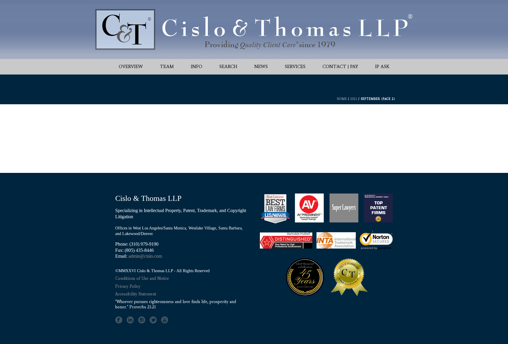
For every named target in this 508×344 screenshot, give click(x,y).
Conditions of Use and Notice (142, 278)
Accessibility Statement (135, 294)
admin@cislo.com (145, 256)
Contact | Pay (340, 66)
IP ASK (382, 66)
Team (167, 66)
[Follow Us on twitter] (153, 320)
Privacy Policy (128, 286)
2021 (353, 99)
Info (196, 66)
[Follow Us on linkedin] (130, 320)
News (261, 66)
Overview (131, 66)
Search (228, 66)
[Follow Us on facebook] (118, 320)
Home (342, 99)
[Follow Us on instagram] (141, 320)
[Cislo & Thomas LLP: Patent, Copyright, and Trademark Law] (254, 29)
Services (295, 66)
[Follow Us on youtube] (164, 320)
